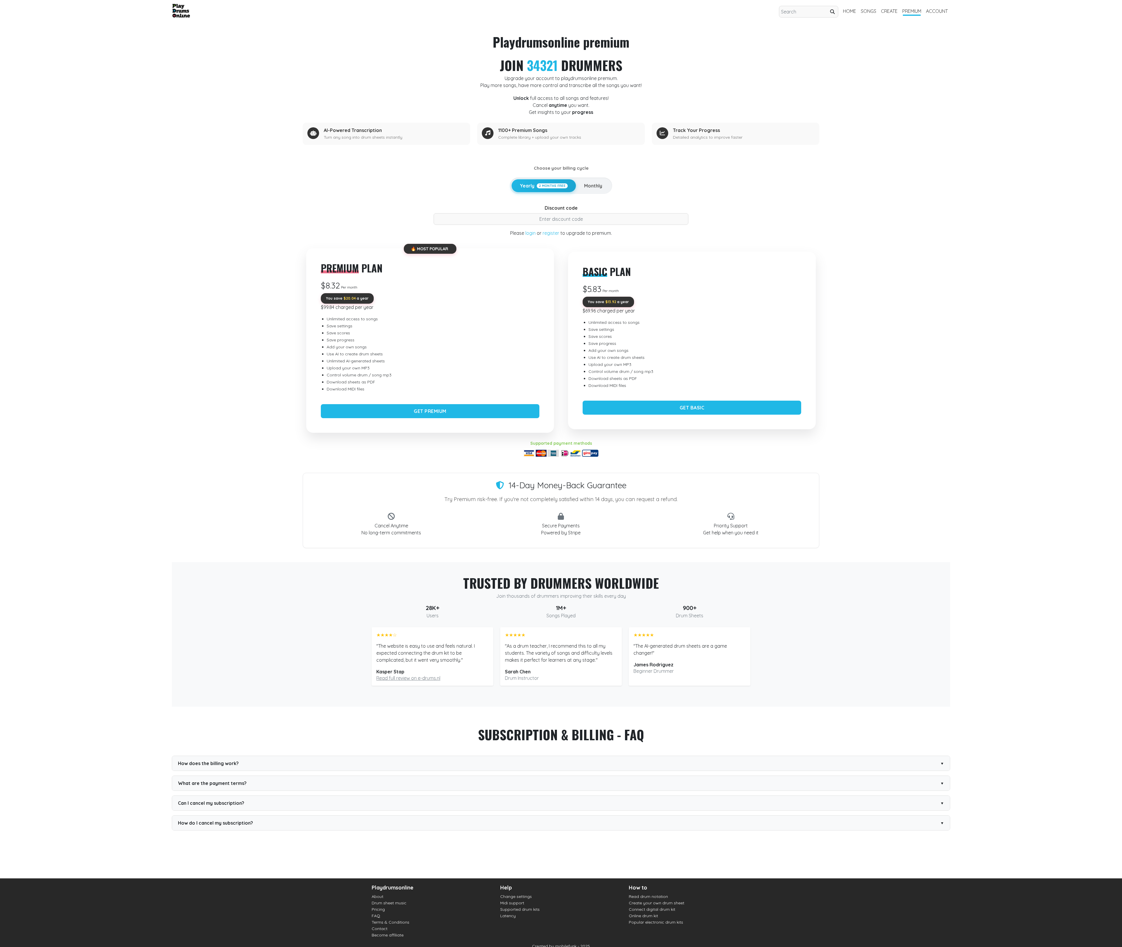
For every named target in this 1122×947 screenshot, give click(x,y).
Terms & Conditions (390, 922)
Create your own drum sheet (656, 903)
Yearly (542, 186)
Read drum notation (648, 896)
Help (506, 887)
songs (868, 11)
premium (911, 11)
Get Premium (430, 411)
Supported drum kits (520, 909)
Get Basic (692, 408)
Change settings (516, 896)
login (530, 233)
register (551, 233)
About (377, 896)
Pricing (378, 909)
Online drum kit (643, 915)
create (889, 11)
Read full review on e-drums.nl (408, 678)
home (849, 11)
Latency (508, 915)
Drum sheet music (389, 903)
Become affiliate (388, 935)
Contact (379, 928)
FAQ (376, 915)
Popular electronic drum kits (656, 922)
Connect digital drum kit (652, 909)
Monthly (593, 186)
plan (351, 267)
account (937, 11)
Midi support (512, 903)
